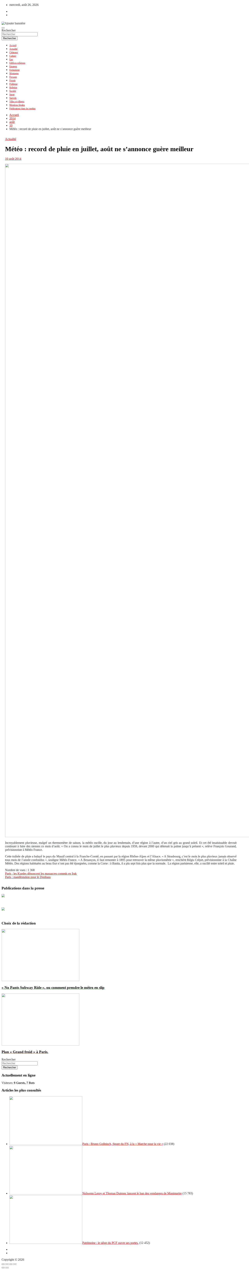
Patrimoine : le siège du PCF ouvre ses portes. (110, 1242)
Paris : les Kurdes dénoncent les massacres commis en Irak (41, 873)
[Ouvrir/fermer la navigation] (3, 27)
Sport (11, 94)
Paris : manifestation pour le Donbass (28, 877)
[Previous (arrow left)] (3, 1267)
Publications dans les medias (22, 108)
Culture (12, 56)
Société (12, 91)
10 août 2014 (13, 158)
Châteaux (13, 52)
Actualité (13, 49)
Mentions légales (17, 105)
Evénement (14, 70)
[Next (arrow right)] (7, 1267)
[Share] (7, 1264)
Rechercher (9, 30)
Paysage (13, 77)
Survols (13, 98)
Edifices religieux (17, 63)
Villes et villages (16, 101)
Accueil (12, 45)
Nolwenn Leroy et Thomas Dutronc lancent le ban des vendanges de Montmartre (132, 1193)
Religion (13, 87)
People (12, 80)
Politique (13, 84)
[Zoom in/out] (14, 1264)
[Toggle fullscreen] (10, 1264)
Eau (11, 59)
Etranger (13, 66)
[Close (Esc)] (3, 1264)
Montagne (14, 73)
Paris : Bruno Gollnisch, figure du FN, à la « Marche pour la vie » (122, 1143)
